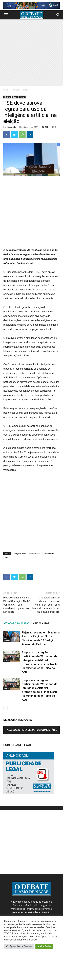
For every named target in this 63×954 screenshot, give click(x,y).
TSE (6, 557)
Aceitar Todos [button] (44, 946)
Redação (11, 127)
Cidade (7, 641)
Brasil (25, 89)
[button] (58, 14)
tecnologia (49, 553)
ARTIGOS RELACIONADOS (16, 623)
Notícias (15, 89)
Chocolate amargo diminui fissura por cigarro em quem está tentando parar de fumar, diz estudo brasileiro (46, 604)
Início (5, 89)
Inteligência (34, 553)
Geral (22, 97)
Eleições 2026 (20, 553)
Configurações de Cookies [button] (19, 946)
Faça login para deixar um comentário (31, 730)
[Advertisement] (31, 53)
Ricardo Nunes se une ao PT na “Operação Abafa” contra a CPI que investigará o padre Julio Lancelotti (17, 604)
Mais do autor (41, 623)
